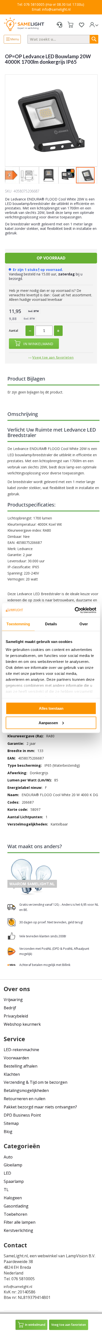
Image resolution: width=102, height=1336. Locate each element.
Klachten (12, 1074)
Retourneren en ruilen (24, 1098)
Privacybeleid (16, 1016)
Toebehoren (15, 1214)
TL (6, 1189)
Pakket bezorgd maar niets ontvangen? (40, 1107)
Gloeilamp (13, 1165)
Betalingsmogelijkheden (26, 1090)
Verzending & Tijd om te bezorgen (35, 1082)
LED (7, 1173)
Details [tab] (51, 624)
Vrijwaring (13, 999)
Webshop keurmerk (22, 1024)
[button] (8, 175)
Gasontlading (16, 1206)
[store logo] (24, 24)
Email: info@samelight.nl (51, 9)
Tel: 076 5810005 (31, 4)
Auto (8, 1157)
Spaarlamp (14, 1181)
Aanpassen (48, 722)
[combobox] (63, 39)
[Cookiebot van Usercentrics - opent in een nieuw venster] (74, 610)
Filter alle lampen (19, 1222)
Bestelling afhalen (20, 1066)
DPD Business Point (22, 1115)
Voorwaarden (16, 1058)
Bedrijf (10, 1008)
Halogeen (13, 1198)
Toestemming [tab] (18, 624)
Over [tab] (83, 624)
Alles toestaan (51, 708)
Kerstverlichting (18, 1230)
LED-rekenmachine (21, 1049)
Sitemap (11, 1123)
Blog (8, 1131)
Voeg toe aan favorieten (53, 357)
